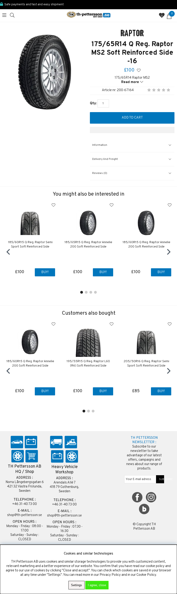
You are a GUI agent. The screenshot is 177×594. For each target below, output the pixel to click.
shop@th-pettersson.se (24, 515)
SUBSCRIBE (160, 479)
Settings (76, 585)
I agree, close (97, 585)
